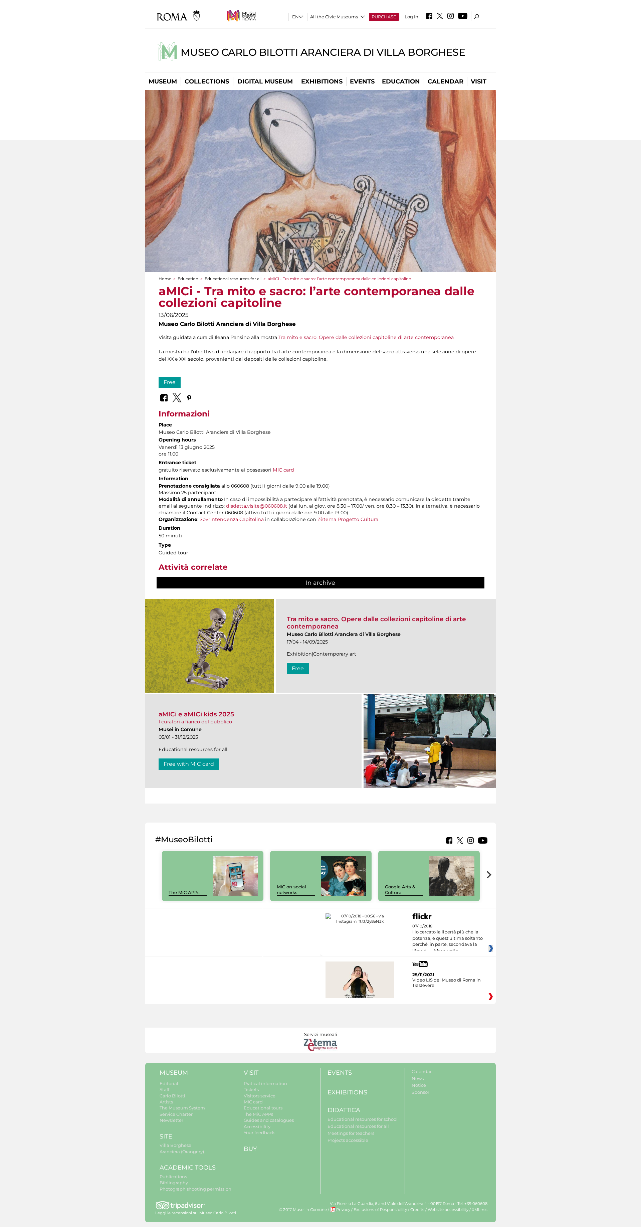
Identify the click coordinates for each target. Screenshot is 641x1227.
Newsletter (171, 1120)
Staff (164, 1089)
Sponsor (420, 1092)
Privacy (343, 1209)
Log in (411, 16)
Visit (478, 81)
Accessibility (257, 1126)
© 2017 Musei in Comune (303, 1209)
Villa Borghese (175, 1145)
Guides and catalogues (269, 1120)
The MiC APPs (184, 892)
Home (165, 278)
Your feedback (259, 1132)
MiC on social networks (291, 889)
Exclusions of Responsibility (380, 1209)
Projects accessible (348, 1140)
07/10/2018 (447, 938)
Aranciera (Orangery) (182, 1151)
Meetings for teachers (351, 1133)
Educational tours (263, 1107)
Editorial (169, 1083)
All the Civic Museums (334, 16)
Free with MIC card (189, 764)
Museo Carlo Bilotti (217, 1213)
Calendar (445, 81)
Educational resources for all (233, 278)
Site (166, 1136)
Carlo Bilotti (172, 1095)
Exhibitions (322, 81)
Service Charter (176, 1114)
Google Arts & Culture (400, 889)
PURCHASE (384, 16)
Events (362, 81)
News (418, 1078)
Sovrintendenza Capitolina (232, 519)
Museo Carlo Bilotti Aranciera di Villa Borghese (323, 52)
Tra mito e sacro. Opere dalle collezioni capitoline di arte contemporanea (366, 337)
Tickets (251, 1089)
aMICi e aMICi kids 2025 (196, 714)
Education (401, 81)
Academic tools (188, 1168)
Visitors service (259, 1095)
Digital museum (265, 81)
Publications (173, 1176)
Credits (417, 1209)
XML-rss (479, 1209)
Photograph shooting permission (195, 1189)
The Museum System (182, 1107)
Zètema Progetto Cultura (347, 519)
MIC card (283, 470)
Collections (207, 81)
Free (170, 382)
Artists (166, 1101)
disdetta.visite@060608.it (256, 506)
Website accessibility (448, 1209)
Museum (163, 81)
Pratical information (265, 1083)
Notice (419, 1085)
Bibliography (174, 1182)
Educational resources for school (363, 1119)
